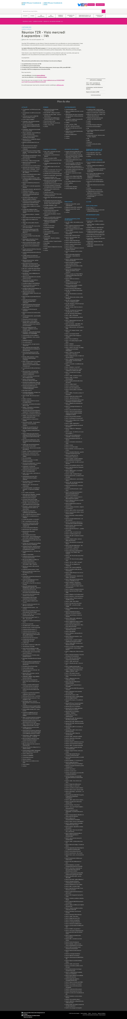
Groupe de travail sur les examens (30, 319)
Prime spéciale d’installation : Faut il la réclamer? (52, 214)
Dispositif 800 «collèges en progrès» (52, 113)
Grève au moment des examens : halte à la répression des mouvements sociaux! (31, 243)
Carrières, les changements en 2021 (52, 172)
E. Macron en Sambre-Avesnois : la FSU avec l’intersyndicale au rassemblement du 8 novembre (32, 179)
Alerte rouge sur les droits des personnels (32, 217)
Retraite (46, 245)
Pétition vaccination (27, 399)
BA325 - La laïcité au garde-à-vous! (73, 534)
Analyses (89, 188)
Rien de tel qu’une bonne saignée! (30, 146)
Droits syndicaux (69, 183)
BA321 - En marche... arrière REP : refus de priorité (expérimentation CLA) (74, 324)
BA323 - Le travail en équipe (72, 447)
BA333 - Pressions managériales (73, 920)
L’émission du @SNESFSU (28, 755)
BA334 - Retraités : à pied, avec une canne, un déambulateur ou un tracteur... (74, 944)
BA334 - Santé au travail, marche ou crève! (73, 951)
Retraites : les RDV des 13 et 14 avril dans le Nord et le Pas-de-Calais (32, 614)
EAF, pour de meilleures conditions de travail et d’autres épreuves (31, 560)
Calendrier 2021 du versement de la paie (53, 173)
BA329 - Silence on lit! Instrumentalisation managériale (73, 818)
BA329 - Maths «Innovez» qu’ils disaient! (74, 821)
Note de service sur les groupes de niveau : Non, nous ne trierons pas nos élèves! (31, 681)
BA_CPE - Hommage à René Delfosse (74, 313)
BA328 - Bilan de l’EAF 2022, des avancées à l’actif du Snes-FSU (73, 754)
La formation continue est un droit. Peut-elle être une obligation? (74, 170)
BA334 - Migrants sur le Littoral (72, 955)
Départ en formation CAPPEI (92, 92)
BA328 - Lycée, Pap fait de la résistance (74, 743)
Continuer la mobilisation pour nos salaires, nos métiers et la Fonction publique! (30, 714)
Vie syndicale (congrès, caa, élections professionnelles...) (95, 195)
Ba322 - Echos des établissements (73, 388)
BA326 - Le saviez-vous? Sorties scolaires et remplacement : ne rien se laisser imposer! (74, 648)
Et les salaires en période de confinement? (32, 414)
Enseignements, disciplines (71, 186)
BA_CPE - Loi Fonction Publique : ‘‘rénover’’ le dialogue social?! (73, 301)
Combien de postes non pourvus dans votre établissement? (31, 728)
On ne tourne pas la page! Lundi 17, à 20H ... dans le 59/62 (31, 618)
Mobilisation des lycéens (28, 191)
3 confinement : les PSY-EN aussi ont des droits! (31, 110)
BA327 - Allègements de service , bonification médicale (73, 679)
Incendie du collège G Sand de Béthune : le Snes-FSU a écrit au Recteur (32, 289)
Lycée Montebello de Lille (71, 109)
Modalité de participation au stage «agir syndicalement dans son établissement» (95, 232)
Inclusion (68, 136)
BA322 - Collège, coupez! (71, 384)
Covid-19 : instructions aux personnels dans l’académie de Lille (31, 376)
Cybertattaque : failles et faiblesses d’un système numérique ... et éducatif (31, 736)
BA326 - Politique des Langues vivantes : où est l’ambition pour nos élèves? (74, 622)
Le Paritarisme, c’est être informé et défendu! (94, 88)
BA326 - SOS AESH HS (70, 631)
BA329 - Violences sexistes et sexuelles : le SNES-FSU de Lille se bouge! (74, 824)
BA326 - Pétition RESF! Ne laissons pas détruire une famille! (74, 644)
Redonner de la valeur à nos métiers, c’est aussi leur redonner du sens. (96, 115)
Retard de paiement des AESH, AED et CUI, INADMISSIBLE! (32, 540)
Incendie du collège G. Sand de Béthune (31, 283)
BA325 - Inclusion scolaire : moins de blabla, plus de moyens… (74, 539)
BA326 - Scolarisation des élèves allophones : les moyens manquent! (73, 612)
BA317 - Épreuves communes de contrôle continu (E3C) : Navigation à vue (74, 226)
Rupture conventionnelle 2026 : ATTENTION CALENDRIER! (51, 221)
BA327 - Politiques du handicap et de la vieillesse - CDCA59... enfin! (74, 670)
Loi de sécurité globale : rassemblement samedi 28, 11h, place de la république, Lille (31, 489)
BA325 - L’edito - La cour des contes (73, 532)
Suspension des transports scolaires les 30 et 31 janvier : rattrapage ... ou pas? (31, 168)
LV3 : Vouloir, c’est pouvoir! (29, 492)
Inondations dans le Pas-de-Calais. (30, 666)
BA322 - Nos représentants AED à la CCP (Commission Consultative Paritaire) (74, 400)
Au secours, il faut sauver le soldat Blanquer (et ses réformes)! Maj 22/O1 (31, 500)
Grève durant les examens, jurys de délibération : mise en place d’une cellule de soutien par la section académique (31, 265)
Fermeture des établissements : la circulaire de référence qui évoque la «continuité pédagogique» (30, 387)
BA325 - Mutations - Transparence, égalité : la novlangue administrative (73, 583)
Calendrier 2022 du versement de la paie (53, 184)
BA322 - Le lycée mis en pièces (72, 386)
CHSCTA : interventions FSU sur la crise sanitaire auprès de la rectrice (31, 416)
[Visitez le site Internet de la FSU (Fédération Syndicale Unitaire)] (31, 1015)
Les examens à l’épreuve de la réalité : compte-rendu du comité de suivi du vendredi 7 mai (31, 524)
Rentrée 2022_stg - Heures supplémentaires (71, 715)
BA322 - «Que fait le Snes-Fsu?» (73, 398)
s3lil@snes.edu (60, 85)
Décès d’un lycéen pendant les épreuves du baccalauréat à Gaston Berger (31, 611)
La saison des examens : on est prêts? (31, 519)
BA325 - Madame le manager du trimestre (75, 589)
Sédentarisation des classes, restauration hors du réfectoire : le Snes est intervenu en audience (74, 116)
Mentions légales (84, 1013)
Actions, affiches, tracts (28, 753)
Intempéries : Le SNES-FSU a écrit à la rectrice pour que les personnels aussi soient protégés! (31, 194)
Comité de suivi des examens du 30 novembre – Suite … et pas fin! (30, 563)
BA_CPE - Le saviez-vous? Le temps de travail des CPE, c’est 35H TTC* (74, 311)
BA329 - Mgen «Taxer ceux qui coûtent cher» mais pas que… (74, 830)
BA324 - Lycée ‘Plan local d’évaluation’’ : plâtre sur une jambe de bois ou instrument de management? (74, 494)
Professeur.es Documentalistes (94, 126)
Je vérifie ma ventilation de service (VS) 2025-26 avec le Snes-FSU (74, 120)
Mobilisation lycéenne (27, 340)
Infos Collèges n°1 (91, 208)
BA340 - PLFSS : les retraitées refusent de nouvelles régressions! (75, 1005)
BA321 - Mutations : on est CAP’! (73, 367)
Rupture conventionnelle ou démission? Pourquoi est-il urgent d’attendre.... (52, 218)
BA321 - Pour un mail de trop (72, 339)
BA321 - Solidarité (69, 344)
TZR (88, 128)
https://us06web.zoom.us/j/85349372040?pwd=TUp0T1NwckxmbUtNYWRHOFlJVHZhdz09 (43, 81)
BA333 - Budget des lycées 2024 (73, 918)
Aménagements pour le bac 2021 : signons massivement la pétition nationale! (30, 478)
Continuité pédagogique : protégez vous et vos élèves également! (31, 393)
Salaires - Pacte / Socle (49, 125)
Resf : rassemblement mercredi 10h (30, 521)
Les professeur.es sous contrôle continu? (31, 166)
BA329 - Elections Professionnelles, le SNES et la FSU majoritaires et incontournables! (74, 835)
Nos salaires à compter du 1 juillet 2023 (31, 644)
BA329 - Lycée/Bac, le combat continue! (74, 788)
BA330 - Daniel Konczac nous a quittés (74, 884)
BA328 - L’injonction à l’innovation (73, 738)
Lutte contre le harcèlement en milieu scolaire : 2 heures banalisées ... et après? (32, 649)
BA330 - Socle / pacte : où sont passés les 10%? (75, 855)
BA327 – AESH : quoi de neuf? (72, 661)
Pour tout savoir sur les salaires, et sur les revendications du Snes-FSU (53, 181)
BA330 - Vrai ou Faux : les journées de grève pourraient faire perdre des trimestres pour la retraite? (74, 869)
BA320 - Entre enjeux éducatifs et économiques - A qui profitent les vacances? (73, 256)
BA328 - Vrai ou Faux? (70, 769)
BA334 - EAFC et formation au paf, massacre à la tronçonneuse (73, 947)
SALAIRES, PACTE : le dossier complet (31, 625)
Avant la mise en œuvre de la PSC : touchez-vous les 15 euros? (51, 211)
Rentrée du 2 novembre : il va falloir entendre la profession (30, 460)
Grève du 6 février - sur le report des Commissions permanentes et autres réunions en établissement (31, 373)
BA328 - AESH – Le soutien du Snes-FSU (74, 745)
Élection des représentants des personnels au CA (29, 163)
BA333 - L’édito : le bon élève (72, 916)
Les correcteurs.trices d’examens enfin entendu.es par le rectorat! (31, 595)
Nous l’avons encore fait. (28, 624)
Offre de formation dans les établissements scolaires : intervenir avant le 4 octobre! (32, 293)
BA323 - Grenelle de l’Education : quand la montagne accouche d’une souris (75, 452)
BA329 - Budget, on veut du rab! (73, 786)
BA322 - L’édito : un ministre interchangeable (72, 378)
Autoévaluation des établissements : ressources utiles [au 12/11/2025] (52, 118)
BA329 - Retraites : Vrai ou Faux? (73, 805)
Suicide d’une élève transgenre (29, 498)
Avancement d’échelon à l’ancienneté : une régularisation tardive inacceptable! (52, 186)
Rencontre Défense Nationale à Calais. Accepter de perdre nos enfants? (31, 739)
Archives (24, 766)
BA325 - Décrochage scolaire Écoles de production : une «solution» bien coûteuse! (74, 552)
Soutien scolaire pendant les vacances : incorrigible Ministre (31, 401)
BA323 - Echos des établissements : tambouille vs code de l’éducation (73, 436)
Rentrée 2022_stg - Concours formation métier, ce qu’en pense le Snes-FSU (74, 704)
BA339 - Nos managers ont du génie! (74, 984)
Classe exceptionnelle (49, 231)
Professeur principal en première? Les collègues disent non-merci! (31, 285)
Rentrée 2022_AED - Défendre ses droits (74, 721)
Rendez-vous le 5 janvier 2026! (29, 742)
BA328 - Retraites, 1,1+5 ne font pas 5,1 (74, 760)
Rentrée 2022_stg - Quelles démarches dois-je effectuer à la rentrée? (74, 709)
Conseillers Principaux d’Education (94, 125)
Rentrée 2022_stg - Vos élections (73, 706)
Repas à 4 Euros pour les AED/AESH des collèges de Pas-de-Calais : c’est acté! (31, 724)
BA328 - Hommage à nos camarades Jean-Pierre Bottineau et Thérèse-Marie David (74, 777)
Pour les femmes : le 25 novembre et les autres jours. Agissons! (31, 482)
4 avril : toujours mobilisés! (28, 119)
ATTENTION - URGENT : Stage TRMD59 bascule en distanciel (31, 677)
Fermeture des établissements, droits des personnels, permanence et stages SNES (31, 383)
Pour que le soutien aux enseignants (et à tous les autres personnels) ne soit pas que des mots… (31, 663)
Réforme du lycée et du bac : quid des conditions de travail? (30, 261)
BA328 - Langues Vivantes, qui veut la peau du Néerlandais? (74, 748)
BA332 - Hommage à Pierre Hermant (74, 914)
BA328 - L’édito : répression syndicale (74, 736)
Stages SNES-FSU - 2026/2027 (94, 153)
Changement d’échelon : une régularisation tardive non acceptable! (52, 178)
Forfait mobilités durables (28, 668)
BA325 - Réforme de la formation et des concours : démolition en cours (74, 580)
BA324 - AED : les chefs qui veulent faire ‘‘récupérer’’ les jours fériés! (74, 483)
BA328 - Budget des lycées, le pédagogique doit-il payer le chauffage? (74, 763)
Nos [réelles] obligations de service (73, 181)
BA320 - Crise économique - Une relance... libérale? (73, 238)
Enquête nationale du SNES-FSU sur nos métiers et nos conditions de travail (74, 152)
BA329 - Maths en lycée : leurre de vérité (74, 790)
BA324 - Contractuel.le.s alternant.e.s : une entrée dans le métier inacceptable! (74, 522)
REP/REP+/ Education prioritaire (73, 126)
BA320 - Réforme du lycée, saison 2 (73, 242)
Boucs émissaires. (26, 159)
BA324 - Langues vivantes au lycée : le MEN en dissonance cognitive (74, 497)
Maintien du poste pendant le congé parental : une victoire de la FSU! (95, 118)
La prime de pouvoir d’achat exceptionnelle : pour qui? (29, 640)
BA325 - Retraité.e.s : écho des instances (74, 596)
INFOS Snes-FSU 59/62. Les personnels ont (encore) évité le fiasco (95, 210)
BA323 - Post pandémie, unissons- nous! (74, 465)
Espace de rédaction (28, 1017)
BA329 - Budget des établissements (73, 784)
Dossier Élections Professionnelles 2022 (96, 234)
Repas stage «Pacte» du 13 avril (94, 236)
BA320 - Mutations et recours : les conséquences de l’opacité (73, 282)
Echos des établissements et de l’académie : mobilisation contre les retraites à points (30, 329)
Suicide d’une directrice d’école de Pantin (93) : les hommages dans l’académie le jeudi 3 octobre (31, 306)
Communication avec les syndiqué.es (31, 335)
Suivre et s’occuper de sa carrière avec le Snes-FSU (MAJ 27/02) (31, 572)
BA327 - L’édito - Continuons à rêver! (74, 375)
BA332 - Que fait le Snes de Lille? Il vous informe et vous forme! (74, 889)
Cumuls (45, 248)
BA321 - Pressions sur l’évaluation (73, 346)
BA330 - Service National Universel (73, 851)
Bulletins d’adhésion (101, 1013)
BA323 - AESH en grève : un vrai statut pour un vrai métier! (74, 471)
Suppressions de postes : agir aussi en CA (32, 189)
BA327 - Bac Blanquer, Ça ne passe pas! (74, 418)
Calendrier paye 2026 (49, 192)
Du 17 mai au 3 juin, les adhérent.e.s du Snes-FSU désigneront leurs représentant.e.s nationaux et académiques (95, 176)
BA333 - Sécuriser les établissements (73, 923)
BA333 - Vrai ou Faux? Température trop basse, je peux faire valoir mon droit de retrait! (74, 932)
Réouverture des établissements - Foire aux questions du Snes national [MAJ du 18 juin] (31, 441)
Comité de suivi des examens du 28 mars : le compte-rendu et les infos (32, 557)
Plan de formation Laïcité (49, 121)
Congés (67, 185)
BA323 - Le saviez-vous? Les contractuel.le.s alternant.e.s (72, 456)
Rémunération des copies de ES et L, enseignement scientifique (30, 280)
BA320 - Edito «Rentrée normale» (73, 235)
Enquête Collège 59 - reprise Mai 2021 (95, 227)
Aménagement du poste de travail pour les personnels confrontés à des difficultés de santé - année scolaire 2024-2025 (53, 202)
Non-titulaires (90, 133)
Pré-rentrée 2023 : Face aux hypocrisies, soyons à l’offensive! (31, 652)
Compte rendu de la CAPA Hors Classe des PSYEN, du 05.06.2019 (32, 249)
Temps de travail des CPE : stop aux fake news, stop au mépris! (31, 226)
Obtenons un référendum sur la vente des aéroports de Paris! (32, 277)
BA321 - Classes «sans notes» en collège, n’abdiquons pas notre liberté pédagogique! (75, 349)
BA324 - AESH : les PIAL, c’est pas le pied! (75, 510)
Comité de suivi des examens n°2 (30, 629)
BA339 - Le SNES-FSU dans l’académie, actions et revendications (74, 973)
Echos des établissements (71, 134)
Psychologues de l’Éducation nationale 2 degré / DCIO (96, 131)
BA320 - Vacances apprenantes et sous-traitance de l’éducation (74, 260)
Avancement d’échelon (49, 227)
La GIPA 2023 (26, 643)
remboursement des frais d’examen (30, 638)
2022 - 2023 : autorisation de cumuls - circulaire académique (93, 83)
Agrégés (89, 123)
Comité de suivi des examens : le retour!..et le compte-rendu (30, 470)
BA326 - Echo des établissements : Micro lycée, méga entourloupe (74, 625)
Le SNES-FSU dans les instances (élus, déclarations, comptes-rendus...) (95, 192)
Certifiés (89, 121)
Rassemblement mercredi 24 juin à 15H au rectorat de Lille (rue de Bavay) (32, 156)
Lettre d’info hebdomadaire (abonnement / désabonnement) (94, 1015)
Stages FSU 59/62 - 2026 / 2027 (94, 154)
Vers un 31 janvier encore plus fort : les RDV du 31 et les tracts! (31, 605)
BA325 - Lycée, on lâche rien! (72, 549)
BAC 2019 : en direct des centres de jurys (31, 268)
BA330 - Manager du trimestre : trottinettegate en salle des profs (73, 882)
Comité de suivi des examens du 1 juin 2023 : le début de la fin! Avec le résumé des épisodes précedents (31, 634)
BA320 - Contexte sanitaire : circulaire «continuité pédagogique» (74, 286)
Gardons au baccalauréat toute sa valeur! (31, 174)
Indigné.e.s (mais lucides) (28, 554)
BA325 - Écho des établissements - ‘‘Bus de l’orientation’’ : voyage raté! (74, 546)
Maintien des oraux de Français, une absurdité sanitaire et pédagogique (30, 427)
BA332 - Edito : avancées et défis (73, 886)
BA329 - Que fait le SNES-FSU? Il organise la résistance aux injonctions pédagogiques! (75, 796)
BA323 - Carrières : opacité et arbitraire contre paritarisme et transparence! (74, 459)
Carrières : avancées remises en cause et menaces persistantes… (53, 208)
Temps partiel (47, 236)
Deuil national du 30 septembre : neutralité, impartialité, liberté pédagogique (30, 301)
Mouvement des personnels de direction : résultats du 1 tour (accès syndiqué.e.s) (31, 411)
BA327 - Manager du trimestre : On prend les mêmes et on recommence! (75, 655)
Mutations (46, 224)
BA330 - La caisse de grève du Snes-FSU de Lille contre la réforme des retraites (74, 873)
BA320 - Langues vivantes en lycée (73, 244)
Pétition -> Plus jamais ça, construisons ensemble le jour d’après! (31, 408)
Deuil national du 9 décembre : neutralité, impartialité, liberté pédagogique (31, 495)
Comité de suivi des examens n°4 (30, 631)
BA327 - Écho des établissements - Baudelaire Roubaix (73, 682)
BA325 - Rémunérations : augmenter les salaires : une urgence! (74, 576)
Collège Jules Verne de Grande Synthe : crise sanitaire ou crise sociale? (31, 445)
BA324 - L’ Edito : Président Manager (74, 474)
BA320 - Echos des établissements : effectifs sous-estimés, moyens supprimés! (73, 271)
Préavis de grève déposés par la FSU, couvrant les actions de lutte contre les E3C (31, 354)
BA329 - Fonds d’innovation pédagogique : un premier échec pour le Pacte (74, 811)
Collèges (67, 122)
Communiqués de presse (28, 757)
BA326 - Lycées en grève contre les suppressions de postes (73, 629)
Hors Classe (46, 229)
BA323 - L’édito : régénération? (72, 423)
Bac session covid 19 (27, 390)
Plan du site (94, 1013)
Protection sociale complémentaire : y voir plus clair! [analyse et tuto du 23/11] (75, 167)
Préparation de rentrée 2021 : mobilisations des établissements (30, 511)
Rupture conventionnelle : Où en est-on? (53, 170)
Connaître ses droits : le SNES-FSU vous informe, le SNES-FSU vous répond (74, 163)
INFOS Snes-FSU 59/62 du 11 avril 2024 (31, 696)
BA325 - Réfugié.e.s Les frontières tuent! (75, 594)
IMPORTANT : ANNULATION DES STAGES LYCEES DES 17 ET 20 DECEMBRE (31, 332)
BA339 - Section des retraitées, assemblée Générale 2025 (72, 979)
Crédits (89, 1013)
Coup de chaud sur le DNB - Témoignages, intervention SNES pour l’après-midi (31, 751)
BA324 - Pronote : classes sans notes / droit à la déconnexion (74, 526)
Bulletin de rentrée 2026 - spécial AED (74, 207)
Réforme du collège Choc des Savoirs (52, 123)
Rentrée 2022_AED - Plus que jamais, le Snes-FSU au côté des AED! (74, 719)
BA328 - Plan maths (70, 740)
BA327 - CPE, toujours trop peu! (73, 673)
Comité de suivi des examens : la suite (31, 569)
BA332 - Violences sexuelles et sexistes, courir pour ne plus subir (74, 908)
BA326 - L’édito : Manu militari (72, 601)
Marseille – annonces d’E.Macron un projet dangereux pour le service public (31, 503)
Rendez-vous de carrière (49, 225)
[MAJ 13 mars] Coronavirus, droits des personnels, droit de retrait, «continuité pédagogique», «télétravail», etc (74, 156)
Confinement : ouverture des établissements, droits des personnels (31, 467)
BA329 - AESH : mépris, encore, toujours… (75, 800)
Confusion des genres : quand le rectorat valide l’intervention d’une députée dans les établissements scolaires (31, 548)
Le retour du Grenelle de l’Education (30, 528)
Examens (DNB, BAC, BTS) (71, 188)
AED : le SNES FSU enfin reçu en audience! (32, 514)
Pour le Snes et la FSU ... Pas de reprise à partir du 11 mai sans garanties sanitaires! (31, 424)
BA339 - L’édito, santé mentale (72, 964)
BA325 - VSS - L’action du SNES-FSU (73, 567)
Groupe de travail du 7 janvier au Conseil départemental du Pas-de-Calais (31, 721)
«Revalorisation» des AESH (28, 646)
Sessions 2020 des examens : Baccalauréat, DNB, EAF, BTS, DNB (30, 380)
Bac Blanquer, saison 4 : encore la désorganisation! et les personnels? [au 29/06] (31, 703)
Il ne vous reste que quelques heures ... (95, 179)
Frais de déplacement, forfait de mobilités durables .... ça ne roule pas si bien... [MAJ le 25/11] (32, 152)
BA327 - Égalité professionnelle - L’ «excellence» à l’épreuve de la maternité (74, 667)
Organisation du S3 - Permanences (94, 190)
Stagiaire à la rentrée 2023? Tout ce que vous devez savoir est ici (52, 194)
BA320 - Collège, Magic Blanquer (73, 240)
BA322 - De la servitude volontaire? (73, 416)
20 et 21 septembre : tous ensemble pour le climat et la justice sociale (31, 133)
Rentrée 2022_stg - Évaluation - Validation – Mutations (72, 712)
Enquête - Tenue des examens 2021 (94, 229)
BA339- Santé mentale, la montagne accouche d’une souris (73, 969)
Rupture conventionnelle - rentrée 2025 (53, 175)
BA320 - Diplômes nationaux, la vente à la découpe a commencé (75, 248)
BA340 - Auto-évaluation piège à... (73, 999)
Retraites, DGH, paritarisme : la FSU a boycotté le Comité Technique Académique (31, 358)
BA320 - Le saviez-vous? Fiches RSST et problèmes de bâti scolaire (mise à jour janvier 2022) (74, 275)
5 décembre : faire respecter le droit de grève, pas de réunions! (31, 122)
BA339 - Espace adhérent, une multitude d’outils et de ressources (74, 976)
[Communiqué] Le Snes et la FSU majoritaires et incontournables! (30, 598)
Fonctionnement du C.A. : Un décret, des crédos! (31, 552)
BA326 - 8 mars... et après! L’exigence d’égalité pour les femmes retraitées (74, 640)
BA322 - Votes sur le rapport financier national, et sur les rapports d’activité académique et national (74, 413)
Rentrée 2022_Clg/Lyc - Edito (72, 695)
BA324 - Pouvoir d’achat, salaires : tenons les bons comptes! (75, 512)
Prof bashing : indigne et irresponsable (31, 161)
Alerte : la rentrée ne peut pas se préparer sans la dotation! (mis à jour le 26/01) (32, 718)
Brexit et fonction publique (28, 176)
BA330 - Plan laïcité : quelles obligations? (74, 879)
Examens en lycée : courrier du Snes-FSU (31, 627)
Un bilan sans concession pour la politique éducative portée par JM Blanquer (32, 544)
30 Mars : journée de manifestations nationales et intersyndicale (30, 136)
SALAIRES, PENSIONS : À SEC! (50, 205)
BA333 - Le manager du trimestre (73, 922)
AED (88, 138)
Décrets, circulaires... (27, 759)
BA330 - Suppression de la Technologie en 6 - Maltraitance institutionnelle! (75, 848)
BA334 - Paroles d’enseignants (72, 942)
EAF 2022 (25, 574)
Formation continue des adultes (94, 144)
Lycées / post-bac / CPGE (71, 124)
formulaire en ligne (42, 77)
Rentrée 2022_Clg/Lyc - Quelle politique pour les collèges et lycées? (74, 697)
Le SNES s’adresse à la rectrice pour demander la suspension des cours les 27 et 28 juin (31, 257)
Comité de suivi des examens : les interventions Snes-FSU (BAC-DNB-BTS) (31, 591)
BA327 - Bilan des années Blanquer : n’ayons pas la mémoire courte (73, 658)
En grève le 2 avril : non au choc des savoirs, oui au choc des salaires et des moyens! (31, 689)
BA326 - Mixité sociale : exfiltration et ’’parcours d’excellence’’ (74, 619)
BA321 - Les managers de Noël (72, 334)
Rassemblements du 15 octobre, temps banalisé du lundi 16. (31, 655)
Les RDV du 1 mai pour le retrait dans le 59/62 (31, 621)
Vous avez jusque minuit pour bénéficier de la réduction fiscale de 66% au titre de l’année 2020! (96, 170)
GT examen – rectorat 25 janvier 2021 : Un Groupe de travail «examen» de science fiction (31, 508)
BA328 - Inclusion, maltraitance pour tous (75, 742)
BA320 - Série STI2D (70, 246)
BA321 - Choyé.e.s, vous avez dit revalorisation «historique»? (73, 353)
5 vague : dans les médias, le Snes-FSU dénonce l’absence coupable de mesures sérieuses (31, 126)
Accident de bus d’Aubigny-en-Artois (30, 204)
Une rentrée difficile (27, 458)
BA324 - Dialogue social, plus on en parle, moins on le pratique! (74, 501)
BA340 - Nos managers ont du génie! (74, 1008)
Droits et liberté (26, 764)
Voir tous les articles (96, 95)
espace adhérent (41, 75)
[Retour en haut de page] (5, 1013)
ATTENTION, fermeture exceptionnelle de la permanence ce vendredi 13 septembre (31, 706)
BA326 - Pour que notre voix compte (74, 603)
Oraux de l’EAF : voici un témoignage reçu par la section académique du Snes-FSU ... (32, 537)
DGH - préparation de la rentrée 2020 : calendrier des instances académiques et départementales (31, 349)
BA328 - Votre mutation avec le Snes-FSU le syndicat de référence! (74, 773)
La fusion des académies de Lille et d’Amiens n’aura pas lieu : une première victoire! (31, 211)
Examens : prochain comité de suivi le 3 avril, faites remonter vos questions (31, 685)
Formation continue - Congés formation (53, 241)
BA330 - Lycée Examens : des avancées (74, 853)
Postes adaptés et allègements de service (53, 247)
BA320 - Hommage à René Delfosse (73, 288)
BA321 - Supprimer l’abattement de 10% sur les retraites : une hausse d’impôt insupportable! (74, 361)
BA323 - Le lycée (69, 445)
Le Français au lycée (27, 234)
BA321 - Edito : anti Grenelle (72, 315)
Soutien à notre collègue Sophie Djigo (74, 176)
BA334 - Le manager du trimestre (73, 954)
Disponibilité (47, 243)
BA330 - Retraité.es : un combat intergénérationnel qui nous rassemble (74, 865)
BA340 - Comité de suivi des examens (74, 989)
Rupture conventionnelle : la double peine (96, 113)
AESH (88, 140)
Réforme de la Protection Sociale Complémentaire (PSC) (51, 110)
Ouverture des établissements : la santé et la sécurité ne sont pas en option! (32, 464)
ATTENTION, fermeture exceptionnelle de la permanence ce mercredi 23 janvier (31, 201)
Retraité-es (89, 142)
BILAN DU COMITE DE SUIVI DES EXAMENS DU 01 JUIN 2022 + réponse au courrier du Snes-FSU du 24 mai (32, 588)
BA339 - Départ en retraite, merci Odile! (74, 982)
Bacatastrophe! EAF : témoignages (30, 529)
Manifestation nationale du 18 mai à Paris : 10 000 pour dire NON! (30, 240)
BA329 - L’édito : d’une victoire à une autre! (73, 781)
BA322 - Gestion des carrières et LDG (74, 396)
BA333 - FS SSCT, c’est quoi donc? (73, 929)
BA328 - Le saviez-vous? (71, 771)
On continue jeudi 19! (27, 342)
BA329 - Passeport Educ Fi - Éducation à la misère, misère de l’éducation (75, 815)
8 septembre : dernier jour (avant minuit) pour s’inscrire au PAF (31, 130)
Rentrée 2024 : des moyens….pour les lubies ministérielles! (31, 674)
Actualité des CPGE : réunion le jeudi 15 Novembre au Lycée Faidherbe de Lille (96, 110)
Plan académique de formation (29, 535)
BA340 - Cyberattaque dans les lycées (74, 991)
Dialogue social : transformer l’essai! (30, 453)
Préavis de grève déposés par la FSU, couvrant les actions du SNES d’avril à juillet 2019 (31, 231)
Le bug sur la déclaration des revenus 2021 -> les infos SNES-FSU (31, 580)
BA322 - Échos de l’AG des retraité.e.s (74, 410)
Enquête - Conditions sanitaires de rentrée (32, 451)
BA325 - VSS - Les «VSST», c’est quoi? (74, 562)
